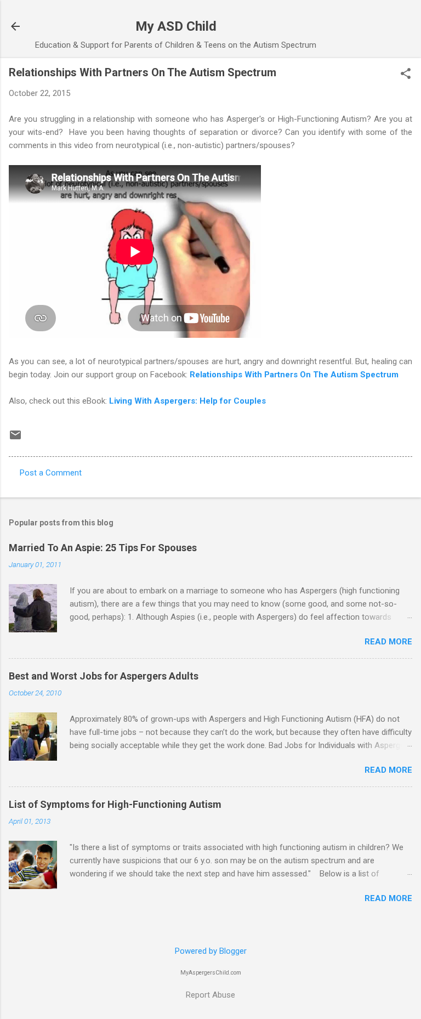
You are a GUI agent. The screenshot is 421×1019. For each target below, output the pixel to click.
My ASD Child (176, 26)
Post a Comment (51, 473)
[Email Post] (15, 439)
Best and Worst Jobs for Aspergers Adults (103, 676)
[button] (405, 74)
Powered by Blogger (211, 951)
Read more (388, 642)
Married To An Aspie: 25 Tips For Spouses (103, 547)
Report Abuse (210, 995)
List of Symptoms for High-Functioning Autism (115, 804)
